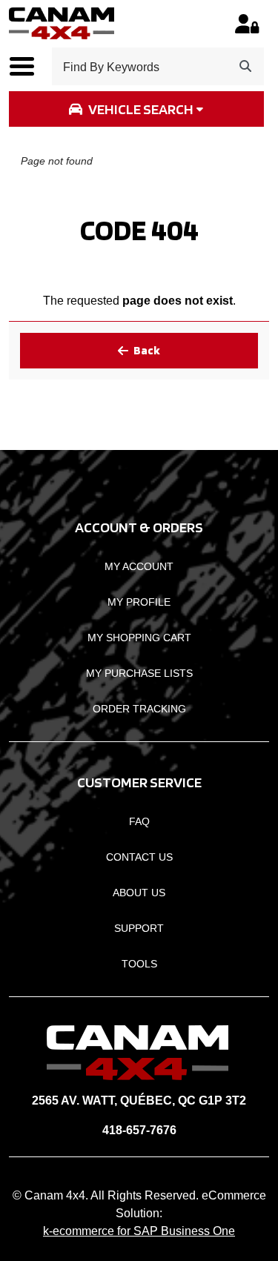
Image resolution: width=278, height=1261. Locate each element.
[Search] (245, 66)
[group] (136, 109)
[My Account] (247, 24)
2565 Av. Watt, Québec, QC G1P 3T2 (139, 1100)
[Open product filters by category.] (136, 109)
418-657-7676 (139, 1130)
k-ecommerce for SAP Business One (139, 1231)
